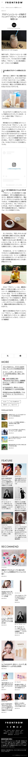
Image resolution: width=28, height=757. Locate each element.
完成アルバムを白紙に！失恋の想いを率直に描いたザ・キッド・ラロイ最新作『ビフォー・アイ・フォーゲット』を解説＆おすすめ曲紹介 (20, 506)
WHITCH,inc (18, 755)
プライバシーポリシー (19, 733)
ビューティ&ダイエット (15, 401)
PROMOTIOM (4, 476)
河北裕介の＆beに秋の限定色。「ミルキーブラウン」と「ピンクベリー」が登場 (14, 394)
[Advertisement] (14, 337)
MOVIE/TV (18, 730)
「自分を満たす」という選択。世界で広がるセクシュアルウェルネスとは (20, 481)
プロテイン (5, 404)
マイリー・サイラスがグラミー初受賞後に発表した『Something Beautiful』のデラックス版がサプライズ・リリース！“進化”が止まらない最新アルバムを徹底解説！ (20, 533)
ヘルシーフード (14, 404)
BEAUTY (13, 730)
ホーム (2, 7)
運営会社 (5, 733)
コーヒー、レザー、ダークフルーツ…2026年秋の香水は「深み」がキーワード (13, 374)
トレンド (4, 401)
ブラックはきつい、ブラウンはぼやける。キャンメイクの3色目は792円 (13, 368)
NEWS (5, 730)
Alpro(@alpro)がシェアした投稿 (14, 185)
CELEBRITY (7, 731)
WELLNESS (12, 731)
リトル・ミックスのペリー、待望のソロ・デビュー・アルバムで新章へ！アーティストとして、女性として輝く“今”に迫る (7, 531)
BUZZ (21, 731)
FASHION (9, 730)
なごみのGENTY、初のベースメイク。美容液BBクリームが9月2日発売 (13, 388)
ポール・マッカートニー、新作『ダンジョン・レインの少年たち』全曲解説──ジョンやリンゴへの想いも (7, 505)
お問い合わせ (10, 734)
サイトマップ (16, 734)
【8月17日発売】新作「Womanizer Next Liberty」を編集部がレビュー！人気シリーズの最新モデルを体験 (14, 381)
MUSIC (22, 730)
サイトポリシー (11, 733)
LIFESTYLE (17, 731)
